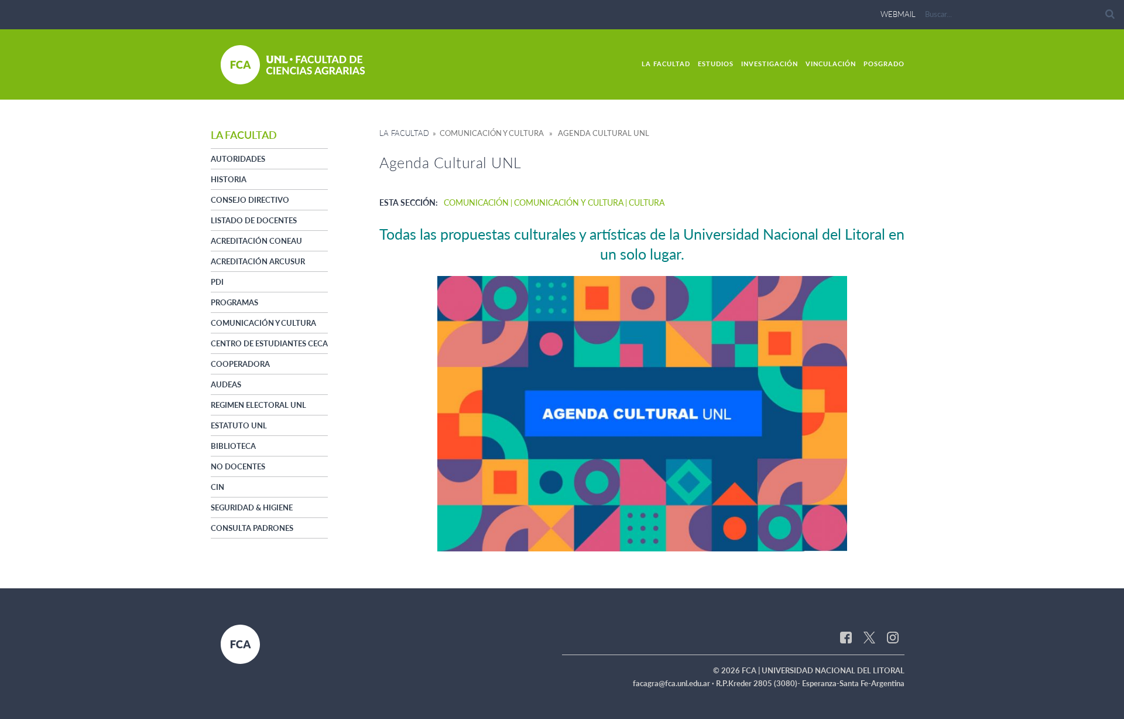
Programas (234, 302)
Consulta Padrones (252, 528)
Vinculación (831, 63)
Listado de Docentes (254, 220)
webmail (898, 14)
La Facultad (666, 63)
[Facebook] (846, 636)
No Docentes (238, 466)
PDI (217, 282)
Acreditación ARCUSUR (258, 261)
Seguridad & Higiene (252, 507)
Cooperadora (240, 364)
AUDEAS (226, 384)
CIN (217, 487)
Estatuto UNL (239, 425)
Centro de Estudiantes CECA (269, 343)
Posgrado (883, 63)
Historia (228, 179)
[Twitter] (869, 636)
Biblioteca (233, 446)
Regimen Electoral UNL (258, 405)
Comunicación (476, 202)
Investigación (769, 63)
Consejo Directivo (250, 200)
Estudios (716, 63)
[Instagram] (893, 636)
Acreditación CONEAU (256, 241)
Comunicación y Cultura (263, 323)
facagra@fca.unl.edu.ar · (674, 683)
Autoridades (238, 158)
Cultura (646, 202)
